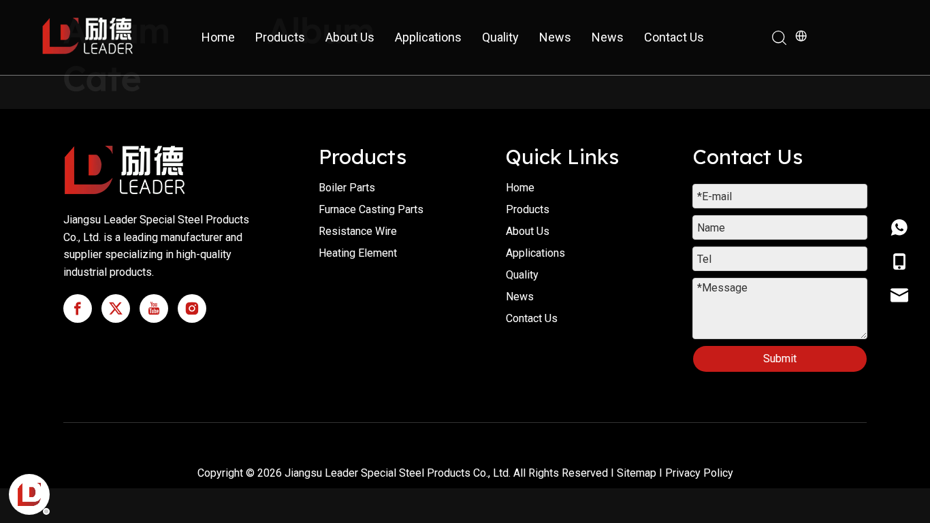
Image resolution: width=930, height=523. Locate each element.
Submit (780, 358)
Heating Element (358, 253)
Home (218, 37)
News (555, 37)
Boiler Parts (347, 187)
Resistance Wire (358, 231)
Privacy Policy (699, 472)
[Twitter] (115, 308)
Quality (500, 37)
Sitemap (636, 472)
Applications (428, 37)
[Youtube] (154, 308)
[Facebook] (77, 308)
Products (280, 37)
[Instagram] (192, 308)
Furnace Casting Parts (371, 209)
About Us (349, 37)
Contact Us (674, 37)
